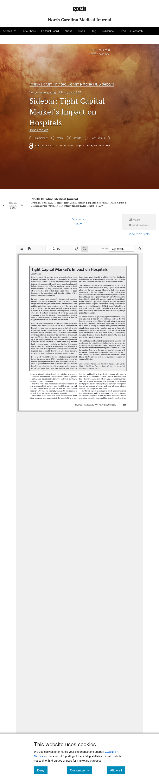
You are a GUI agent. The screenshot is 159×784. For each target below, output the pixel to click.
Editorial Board (50, 31)
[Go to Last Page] (69, 248)
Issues (81, 31)
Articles (7, 31)
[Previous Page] (42, 248)
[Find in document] (140, 249)
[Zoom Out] (103, 248)
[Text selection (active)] (84, 249)
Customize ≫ (81, 770)
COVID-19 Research (131, 31)
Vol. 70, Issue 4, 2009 (42, 92)
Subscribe (108, 31)
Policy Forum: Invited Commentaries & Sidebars (71, 84)
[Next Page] (63, 248)
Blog (93, 31)
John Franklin (38, 130)
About (68, 31)
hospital (77, 138)
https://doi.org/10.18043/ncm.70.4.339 (85, 145)
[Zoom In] (107, 248)
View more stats (139, 234)
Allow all (117, 770)
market (60, 138)
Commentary (41, 138)
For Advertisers (12, 39)
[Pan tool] (76, 249)
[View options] (21, 249)
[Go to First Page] (37, 248)
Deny (42, 770)
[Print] (29, 249)
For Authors (28, 31)
